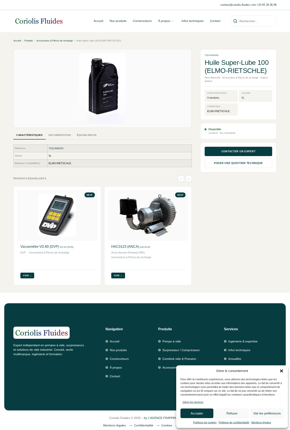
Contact (215, 21)
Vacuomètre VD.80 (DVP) (47, 246)
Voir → (27, 275)
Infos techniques (193, 21)
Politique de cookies (205, 422)
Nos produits (118, 21)
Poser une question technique (238, 163)
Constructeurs (142, 21)
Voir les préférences (267, 413)
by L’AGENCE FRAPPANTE (162, 418)
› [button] (188, 178)
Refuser (232, 413)
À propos (164, 21)
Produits (28, 40)
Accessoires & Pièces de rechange (55, 40)
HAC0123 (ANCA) (130, 246)
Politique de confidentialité (234, 422)
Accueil (98, 21)
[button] (281, 371)
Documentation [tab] (60, 135)
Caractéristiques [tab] (29, 135)
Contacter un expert (238, 151)
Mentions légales (261, 422)
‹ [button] (181, 178)
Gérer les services (193, 402)
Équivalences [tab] (87, 135)
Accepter (197, 413)
